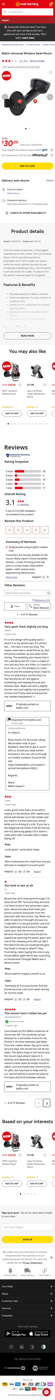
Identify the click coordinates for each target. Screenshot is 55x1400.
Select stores (13, 193)
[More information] (51, 150)
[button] (46, 1392)
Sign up (27, 1239)
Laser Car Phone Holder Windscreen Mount (36, 394)
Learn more (28, 37)
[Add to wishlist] (50, 73)
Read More (27, 335)
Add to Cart (27, 166)
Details (49, 180)
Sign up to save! (10, 1212)
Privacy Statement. (33, 1262)
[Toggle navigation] (3, 4)
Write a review (37, 60)
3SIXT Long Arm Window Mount (9, 392)
